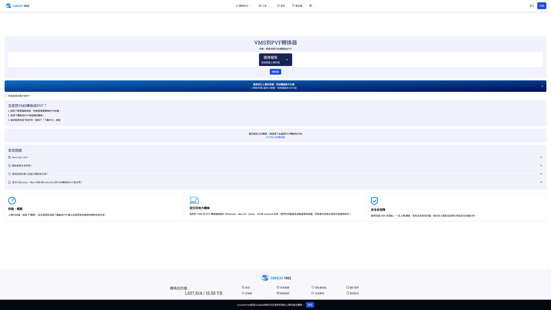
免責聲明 (319, 293)
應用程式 (354, 293)
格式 (247, 287)
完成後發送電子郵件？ (19, 95)
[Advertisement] (275, 19)
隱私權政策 (320, 287)
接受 (310, 304)
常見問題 (284, 287)
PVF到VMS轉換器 (275, 137)
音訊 (282, 5)
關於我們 (354, 287)
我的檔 (298, 5)
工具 (264, 5)
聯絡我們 (284, 293)
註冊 (542, 5)
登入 (532, 5)
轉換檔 (275, 71)
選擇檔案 (270, 59)
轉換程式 (243, 5)
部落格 (248, 293)
